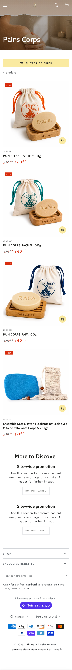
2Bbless (29, 644)
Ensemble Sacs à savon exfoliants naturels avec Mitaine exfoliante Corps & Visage (35, 426)
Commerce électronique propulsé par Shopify (36, 649)
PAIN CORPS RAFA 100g (20, 334)
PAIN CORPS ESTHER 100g (22, 156)
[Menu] (5, 5)
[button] (56, 5)
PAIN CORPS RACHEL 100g (22, 245)
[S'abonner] (66, 575)
